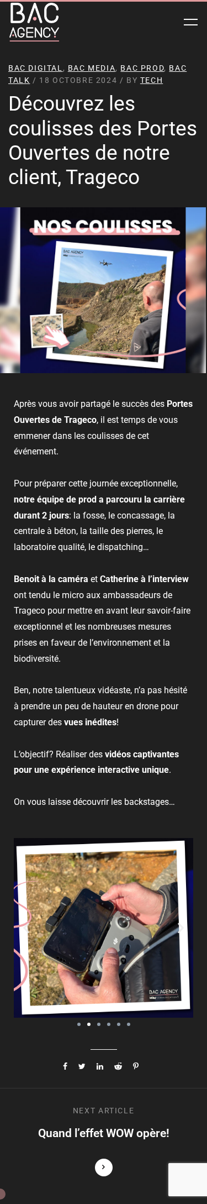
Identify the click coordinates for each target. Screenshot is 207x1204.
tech (151, 80)
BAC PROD (142, 68)
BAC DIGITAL (35, 68)
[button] (26, 928)
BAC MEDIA (91, 68)
